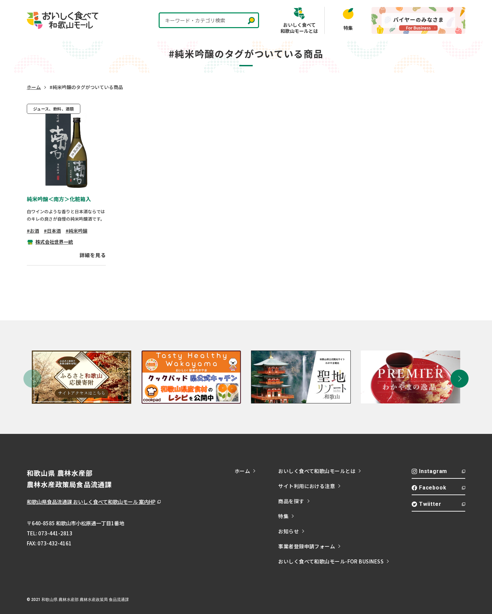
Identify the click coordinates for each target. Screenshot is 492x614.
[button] (459, 379)
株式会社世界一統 (54, 241)
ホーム (34, 87)
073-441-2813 (55, 533)
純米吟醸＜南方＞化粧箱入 (59, 199)
